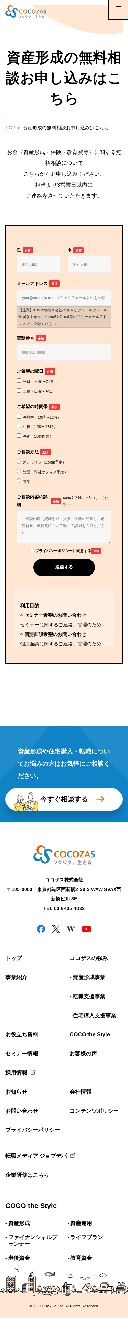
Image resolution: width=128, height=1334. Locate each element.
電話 (26, 482)
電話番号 (30, 338)
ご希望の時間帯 (37, 406)
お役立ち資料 (21, 1034)
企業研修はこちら (27, 1175)
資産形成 (19, 1223)
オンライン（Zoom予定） (44, 462)
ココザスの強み (89, 958)
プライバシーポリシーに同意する (67, 551)
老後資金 (19, 1258)
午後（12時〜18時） (40, 427)
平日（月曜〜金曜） (40, 381)
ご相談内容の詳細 (63, 501)
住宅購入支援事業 (94, 1015)
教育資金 (81, 1258)
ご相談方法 (32, 452)
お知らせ (16, 1092)
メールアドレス (37, 283)
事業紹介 (16, 977)
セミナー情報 (21, 1053)
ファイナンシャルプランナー (32, 1240)
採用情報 (16, 1073)
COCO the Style (90, 1034)
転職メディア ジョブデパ (32, 1156)
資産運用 (81, 1223)
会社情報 (80, 1092)
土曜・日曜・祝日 (38, 391)
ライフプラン (86, 1237)
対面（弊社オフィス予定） (45, 472)
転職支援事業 (89, 996)
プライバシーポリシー (32, 1130)
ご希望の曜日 (35, 371)
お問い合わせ (21, 1111)
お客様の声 (83, 1053)
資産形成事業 (89, 977)
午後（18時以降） (38, 436)
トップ (13, 958)
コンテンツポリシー (94, 1111)
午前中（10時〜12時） (42, 417)
